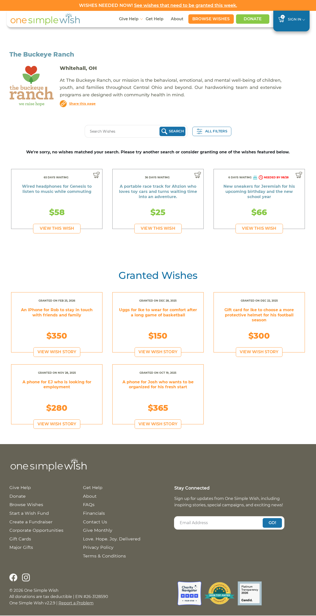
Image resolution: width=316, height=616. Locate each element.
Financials (94, 513)
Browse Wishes (211, 19)
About (177, 19)
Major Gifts (21, 547)
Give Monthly (97, 530)
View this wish (57, 228)
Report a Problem (76, 603)
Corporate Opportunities (36, 530)
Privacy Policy (98, 547)
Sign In (294, 19)
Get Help (154, 19)
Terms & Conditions (104, 555)
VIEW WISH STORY (57, 351)
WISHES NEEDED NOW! (158, 5)
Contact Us (95, 521)
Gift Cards (20, 538)
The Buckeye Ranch (41, 54)
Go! (272, 522)
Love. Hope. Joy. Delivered (111, 538)
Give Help (128, 19)
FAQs (89, 504)
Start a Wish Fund (29, 513)
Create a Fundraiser (31, 521)
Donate (253, 19)
